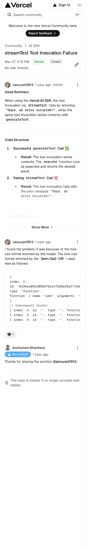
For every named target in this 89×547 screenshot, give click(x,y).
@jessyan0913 (64, 361)
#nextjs (23, 68)
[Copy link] (76, 64)
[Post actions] (77, 85)
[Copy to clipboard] (72, 277)
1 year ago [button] (43, 85)
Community (13, 46)
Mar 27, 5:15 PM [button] (17, 62)
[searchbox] (44, 15)
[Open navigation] (79, 5)
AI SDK (34, 46)
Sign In (64, 5)
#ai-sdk (10, 68)
